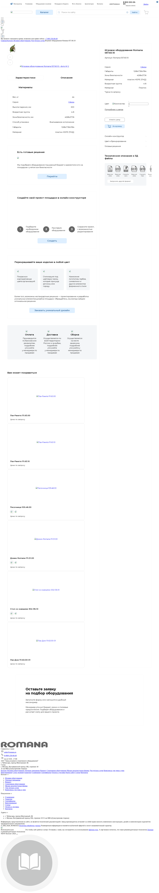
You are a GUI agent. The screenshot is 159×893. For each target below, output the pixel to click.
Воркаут (43, 770)
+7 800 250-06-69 (51, 39)
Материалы (25, 87)
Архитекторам (89, 4)
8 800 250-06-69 (129, 3)
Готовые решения (113, 146)
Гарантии (27, 772)
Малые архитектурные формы (78, 770)
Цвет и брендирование (115, 141)
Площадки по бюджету (62, 4)
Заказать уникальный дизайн (52, 310)
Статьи (77, 772)
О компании (28, 4)
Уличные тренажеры (32, 770)
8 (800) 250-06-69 (10, 755)
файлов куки (93, 830)
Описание (67, 77)
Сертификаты (46, 772)
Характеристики (25, 77)
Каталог (44, 12)
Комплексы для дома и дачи (114, 770)
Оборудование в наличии (43, 4)
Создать (52, 240)
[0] (146, 12)
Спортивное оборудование (57, 770)
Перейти (52, 176)
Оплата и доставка (58, 772)
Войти (145, 4)
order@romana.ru (10, 752)
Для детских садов (96, 770)
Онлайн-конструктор (114, 136)
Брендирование (6, 772)
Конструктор (18, 4)
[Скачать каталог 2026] (29, 891)
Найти (134, 12)
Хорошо (150, 830)
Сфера (71, 102)
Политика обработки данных (30, 826)
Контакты (100, 4)
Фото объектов (76, 4)
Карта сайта (70, 772)
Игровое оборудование (15, 770)
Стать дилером (18, 772)
